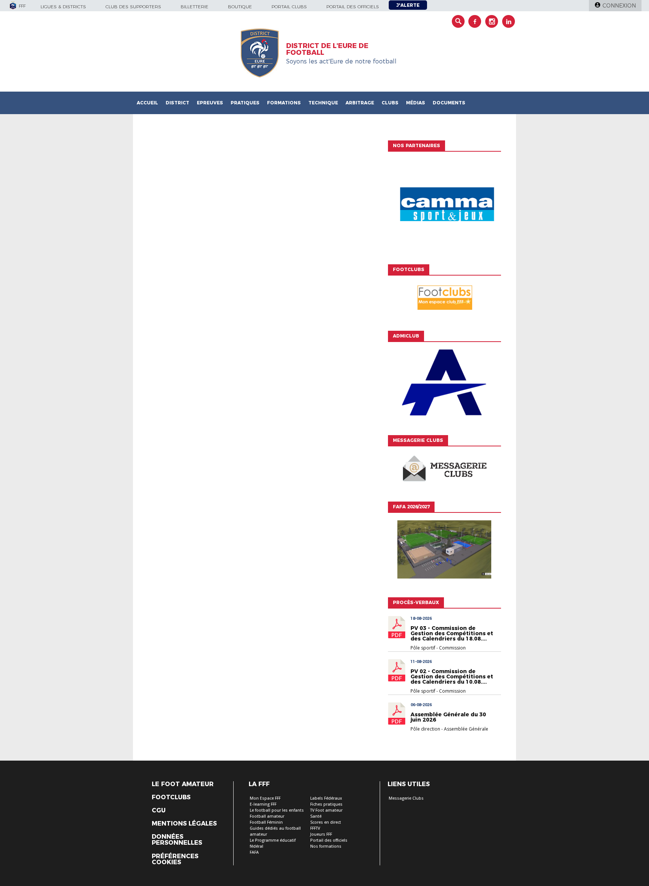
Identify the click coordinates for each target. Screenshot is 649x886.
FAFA (254, 852)
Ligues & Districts (63, 7)
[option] (444, 206)
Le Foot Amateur (183, 784)
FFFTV (315, 828)
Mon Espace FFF (265, 798)
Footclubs (171, 797)
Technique (323, 102)
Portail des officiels (352, 7)
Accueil (147, 102)
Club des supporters (133, 7)
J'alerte (408, 5)
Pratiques (245, 102)
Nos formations (325, 846)
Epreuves (210, 102)
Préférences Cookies (175, 859)
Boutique (240, 7)
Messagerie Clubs (406, 798)
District (177, 102)
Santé (315, 816)
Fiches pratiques (326, 804)
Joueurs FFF (321, 834)
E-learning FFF (263, 804)
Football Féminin (266, 822)
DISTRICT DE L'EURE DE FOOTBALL (327, 49)
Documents (449, 102)
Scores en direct (325, 822)
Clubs (390, 102)
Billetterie (194, 7)
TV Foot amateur (326, 810)
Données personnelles (177, 840)
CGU (159, 811)
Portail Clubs (289, 7)
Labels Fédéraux (326, 798)
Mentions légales (184, 824)
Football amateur (267, 816)
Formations (284, 102)
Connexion (619, 5)
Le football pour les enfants (277, 810)
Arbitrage (360, 102)
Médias (415, 102)
